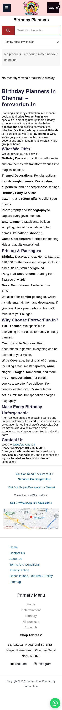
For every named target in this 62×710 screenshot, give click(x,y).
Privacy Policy (19, 570)
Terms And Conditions (24, 564)
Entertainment (31, 610)
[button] (55, 703)
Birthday (31, 616)
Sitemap (15, 582)
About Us (15, 558)
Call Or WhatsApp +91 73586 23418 (31, 502)
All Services (31, 621)
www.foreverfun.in (24, 444)
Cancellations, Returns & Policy (31, 576)
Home (13, 547)
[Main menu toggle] (7, 8)
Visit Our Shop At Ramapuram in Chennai (31, 487)
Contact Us (17, 553)
